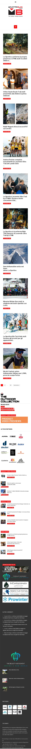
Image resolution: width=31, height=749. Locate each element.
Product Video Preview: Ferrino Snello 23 (16, 475)
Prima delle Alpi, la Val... (14, 669)
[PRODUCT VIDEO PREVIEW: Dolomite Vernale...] (8, 489)
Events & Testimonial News (7, 408)
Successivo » (16, 385)
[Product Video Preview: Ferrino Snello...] (8, 473)
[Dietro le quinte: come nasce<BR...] (8, 481)
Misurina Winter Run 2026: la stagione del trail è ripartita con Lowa (15, 303)
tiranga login (7, 624)
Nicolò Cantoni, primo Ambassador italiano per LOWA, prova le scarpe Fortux (15, 373)
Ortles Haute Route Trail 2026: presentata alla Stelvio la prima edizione (14, 94)
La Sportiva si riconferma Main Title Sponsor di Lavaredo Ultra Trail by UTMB (15, 233)
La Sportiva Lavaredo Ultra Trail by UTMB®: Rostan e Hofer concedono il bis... (15, 198)
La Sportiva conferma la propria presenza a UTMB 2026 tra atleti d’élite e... (15, 59)
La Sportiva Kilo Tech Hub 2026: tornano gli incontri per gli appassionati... (14, 338)
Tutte (2, 406)
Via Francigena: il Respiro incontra (16, 687)
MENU (15, 2)
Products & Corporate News (7, 410)
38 (10, 385)
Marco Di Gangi (7, 632)
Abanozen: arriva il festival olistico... (17, 678)
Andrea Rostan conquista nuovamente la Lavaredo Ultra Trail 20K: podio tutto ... (14, 162)
